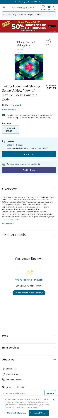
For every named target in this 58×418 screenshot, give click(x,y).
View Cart (50, 394)
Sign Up (6, 410)
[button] (29, 209)
